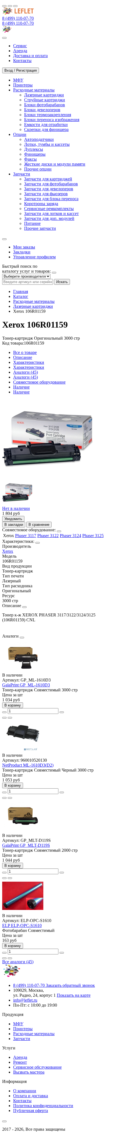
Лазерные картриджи (44, 95)
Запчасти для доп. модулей (49, 218)
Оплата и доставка (30, 1095)
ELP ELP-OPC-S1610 (22, 925)
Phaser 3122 (48, 535)
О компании (24, 1090)
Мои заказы (24, 247)
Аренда (20, 1057)
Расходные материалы (34, 301)
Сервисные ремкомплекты (49, 208)
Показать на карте (74, 995)
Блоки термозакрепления (47, 114)
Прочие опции (38, 169)
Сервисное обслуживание (37, 1067)
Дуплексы (33, 149)
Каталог (20, 296)
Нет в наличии (16, 508)
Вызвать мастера (28, 1072)
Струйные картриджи (44, 99)
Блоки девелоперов (42, 109)
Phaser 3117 (25, 535)
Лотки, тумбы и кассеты (47, 144)
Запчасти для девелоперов (48, 188)
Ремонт (20, 1062)
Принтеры (23, 1028)
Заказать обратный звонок (70, 985)
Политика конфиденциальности (43, 1105)
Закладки (21, 252)
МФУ (18, 1023)
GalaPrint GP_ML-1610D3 (26, 685)
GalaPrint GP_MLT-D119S (26, 845)
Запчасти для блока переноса (51, 198)
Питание (32, 223)
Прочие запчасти (40, 228)
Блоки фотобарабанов (44, 104)
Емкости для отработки (46, 124)
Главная (20, 291)
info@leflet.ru (25, 1000)
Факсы (30, 159)
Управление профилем (34, 257)
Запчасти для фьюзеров (46, 193)
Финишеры (35, 154)
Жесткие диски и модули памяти (54, 164)
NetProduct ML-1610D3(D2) (27, 765)
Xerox (7, 551)
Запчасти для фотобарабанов (51, 183)
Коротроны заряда (41, 203)
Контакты (22, 1100)
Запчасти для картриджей (48, 179)
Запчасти (21, 1038)
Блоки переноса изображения (51, 119)
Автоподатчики (39, 139)
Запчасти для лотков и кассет (51, 213)
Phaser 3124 (70, 535)
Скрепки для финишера (46, 129)
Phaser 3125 (93, 535)
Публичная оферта (30, 1110)
